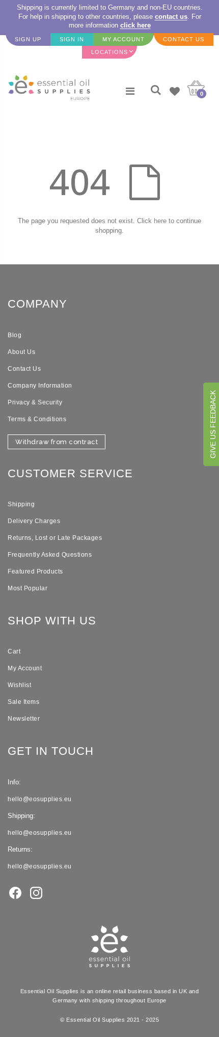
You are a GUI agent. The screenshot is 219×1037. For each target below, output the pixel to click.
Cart (14, 651)
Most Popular (27, 588)
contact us (171, 16)
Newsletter (24, 718)
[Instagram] (36, 892)
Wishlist (19, 685)
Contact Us (24, 368)
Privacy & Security (35, 402)
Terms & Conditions (37, 419)
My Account (25, 668)
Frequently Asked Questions (50, 554)
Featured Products (35, 571)
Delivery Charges (34, 521)
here (160, 221)
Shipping (21, 504)
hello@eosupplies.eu (40, 799)
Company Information (40, 385)
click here (135, 25)
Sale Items (23, 701)
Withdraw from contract (56, 442)
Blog (14, 335)
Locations (109, 52)
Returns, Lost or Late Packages (55, 537)
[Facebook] (15, 892)
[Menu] (130, 91)
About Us (21, 352)
